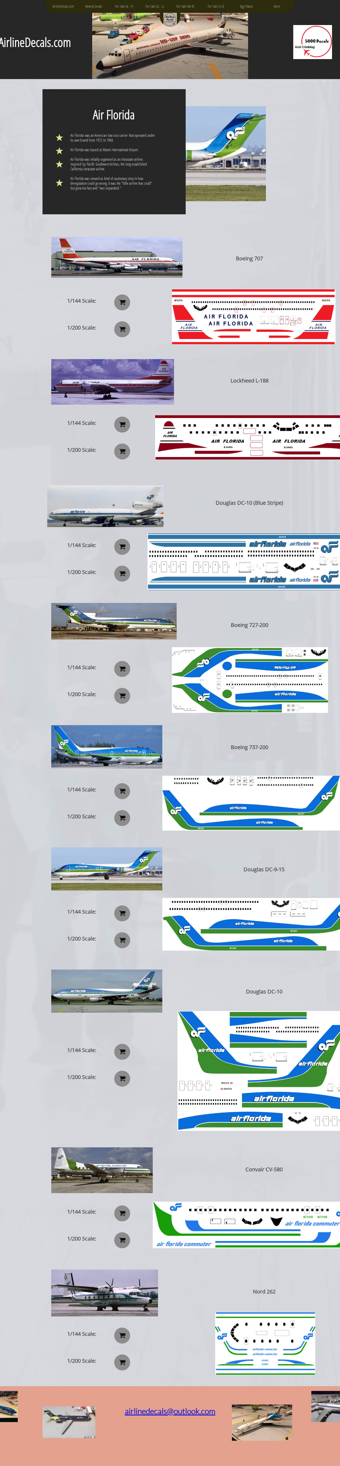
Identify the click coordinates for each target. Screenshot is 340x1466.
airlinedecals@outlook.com (170, 1411)
